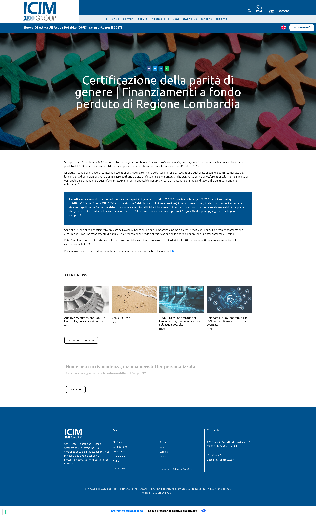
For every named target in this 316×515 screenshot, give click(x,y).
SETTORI (129, 19)
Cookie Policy (166, 469)
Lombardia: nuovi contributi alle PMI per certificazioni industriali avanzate (227, 321)
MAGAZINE (190, 19)
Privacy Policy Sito (183, 469)
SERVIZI (143, 19)
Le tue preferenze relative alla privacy (172, 510)
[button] (149, 68)
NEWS (176, 19)
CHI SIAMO (113, 19)
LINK (173, 251)
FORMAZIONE (160, 19)
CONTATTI (222, 19)
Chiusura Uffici (121, 317)
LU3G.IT (169, 493)
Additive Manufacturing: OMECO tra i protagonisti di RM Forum (85, 319)
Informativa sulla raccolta (126, 510)
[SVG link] (258, 8)
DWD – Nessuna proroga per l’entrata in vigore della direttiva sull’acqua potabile (179, 321)
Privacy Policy (119, 468)
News (66, 325)
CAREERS (206, 19)
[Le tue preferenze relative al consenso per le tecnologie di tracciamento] (6, 512)
